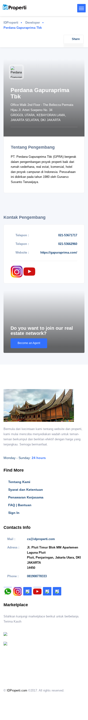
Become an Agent (29, 343)
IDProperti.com (17, 690)
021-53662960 (67, 244)
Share (76, 39)
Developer (32, 22)
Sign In (13, 513)
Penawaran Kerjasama (25, 497)
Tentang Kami (19, 482)
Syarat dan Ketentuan (25, 489)
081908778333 (37, 576)
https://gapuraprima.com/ (58, 252)
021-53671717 (67, 235)
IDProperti (11, 22)
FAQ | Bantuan (19, 505)
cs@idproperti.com (41, 539)
